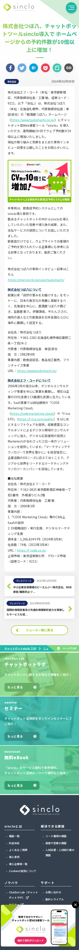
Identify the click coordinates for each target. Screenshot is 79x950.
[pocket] (45, 67)
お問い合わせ (53, 892)
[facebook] (10, 67)
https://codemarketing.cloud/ (32, 413)
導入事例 (14, 857)
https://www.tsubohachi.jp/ (37, 371)
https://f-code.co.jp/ (31, 550)
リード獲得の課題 (55, 836)
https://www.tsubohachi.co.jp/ (33, 120)
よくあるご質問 (18, 850)
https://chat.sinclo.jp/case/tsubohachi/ (36, 280)
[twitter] (22, 67)
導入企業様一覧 (18, 864)
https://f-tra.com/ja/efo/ (36, 419)
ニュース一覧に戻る (39, 630)
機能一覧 (14, 836)
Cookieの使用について (22, 871)
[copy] (68, 67)
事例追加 (11, 81)
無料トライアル (54, 899)
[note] (57, 67)
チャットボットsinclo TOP (20, 648)
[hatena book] (33, 67)
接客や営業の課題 (55, 843)
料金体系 (14, 843)
